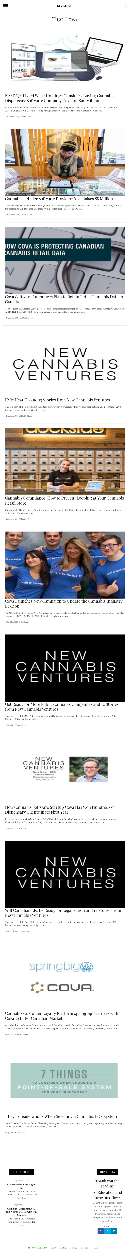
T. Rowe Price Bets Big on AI (21, 1186)
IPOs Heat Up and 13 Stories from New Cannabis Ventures (57, 400)
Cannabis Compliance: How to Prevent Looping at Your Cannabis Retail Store (64, 500)
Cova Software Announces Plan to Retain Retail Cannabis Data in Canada (64, 299)
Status (96, 1248)
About (53, 1248)
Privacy (73, 1248)
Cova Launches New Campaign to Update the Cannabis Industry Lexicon (63, 603)
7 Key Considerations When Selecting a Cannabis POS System (61, 1116)
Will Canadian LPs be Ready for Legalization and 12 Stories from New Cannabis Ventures (63, 912)
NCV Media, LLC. (39, 1248)
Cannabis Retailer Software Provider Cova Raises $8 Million (59, 198)
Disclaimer (85, 1248)
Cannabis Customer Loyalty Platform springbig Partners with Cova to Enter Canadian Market (61, 1015)
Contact (63, 1248)
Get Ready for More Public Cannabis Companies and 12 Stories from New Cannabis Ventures (62, 706)
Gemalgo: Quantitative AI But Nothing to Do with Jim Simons (21, 1211)
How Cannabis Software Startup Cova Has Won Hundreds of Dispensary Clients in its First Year (60, 809)
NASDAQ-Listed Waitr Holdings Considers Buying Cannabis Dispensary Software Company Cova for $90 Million (59, 98)
